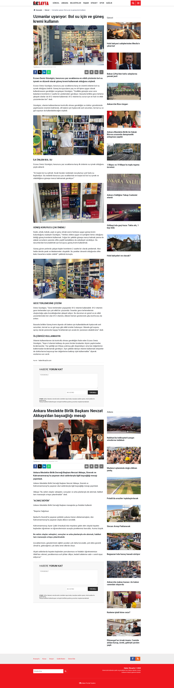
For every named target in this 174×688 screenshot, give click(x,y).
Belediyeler (75, 3)
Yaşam (86, 3)
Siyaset (94, 3)
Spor (102, 3)
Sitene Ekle (71, 659)
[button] (92, 72)
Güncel (56, 3)
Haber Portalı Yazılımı (88, 683)
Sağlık (109, 3)
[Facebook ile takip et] (132, 659)
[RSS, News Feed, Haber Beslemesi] (137, 659)
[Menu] (138, 3)
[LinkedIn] (44, 72)
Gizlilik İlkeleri (61, 659)
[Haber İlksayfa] (41, 3)
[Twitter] (40, 72)
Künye (44, 659)
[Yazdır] (87, 72)
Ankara (64, 3)
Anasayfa (39, 10)
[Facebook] (35, 72)
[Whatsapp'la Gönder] (49, 72)
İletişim (51, 659)
